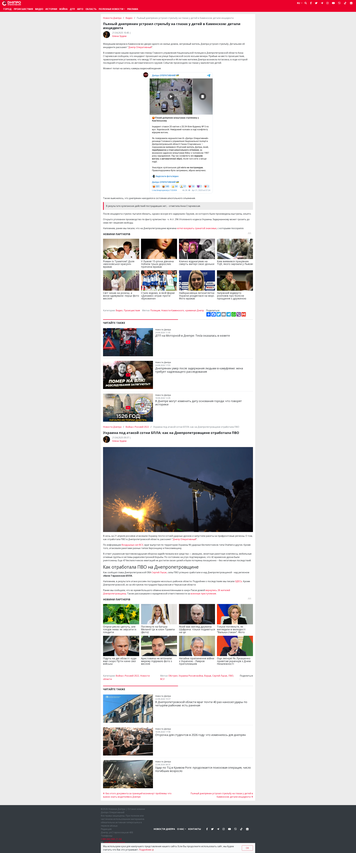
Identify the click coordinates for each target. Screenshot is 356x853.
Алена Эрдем (119, 36)
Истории (51, 9)
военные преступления (203, 593)
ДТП (72, 9)
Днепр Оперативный (140, 47)
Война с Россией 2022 (137, 426)
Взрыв (207, 675)
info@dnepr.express (114, 842)
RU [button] (299, 3)
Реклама (132, 9)
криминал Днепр (194, 310)
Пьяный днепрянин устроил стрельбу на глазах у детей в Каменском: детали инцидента (222, 795)
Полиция (155, 310)
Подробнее (145, 849)
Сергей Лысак (159, 572)
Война (63, 9)
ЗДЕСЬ (238, 581)
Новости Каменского (172, 310)
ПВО (230, 675)
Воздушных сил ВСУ (132, 544)
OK (247, 848)
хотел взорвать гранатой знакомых (197, 228)
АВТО (80, 9)
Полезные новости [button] (111, 9)
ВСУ (162, 679)
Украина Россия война (191, 675)
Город (7, 9)
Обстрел (172, 675)
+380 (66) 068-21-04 (111, 839)
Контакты (194, 829)
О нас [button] (180, 829)
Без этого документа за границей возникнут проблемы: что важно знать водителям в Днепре (137, 795)
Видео (39, 9)
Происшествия (23, 9)
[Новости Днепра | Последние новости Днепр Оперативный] (11, 3)
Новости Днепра (112, 17)
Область (91, 9)
